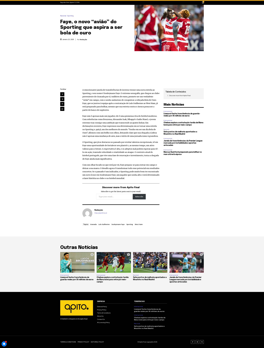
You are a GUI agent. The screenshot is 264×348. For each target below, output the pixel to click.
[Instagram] (197, 342)
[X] (62, 99)
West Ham (139, 224)
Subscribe (139, 197)
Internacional (168, 111)
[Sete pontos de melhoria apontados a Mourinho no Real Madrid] (150, 262)
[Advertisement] (132, 66)
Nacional (63, 16)
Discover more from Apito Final (179, 95)
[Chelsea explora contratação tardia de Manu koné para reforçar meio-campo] (114, 262)
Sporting (70, 16)
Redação (83, 39)
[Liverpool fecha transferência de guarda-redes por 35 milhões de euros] (77, 262)
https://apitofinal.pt (100, 213)
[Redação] (87, 213)
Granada (93, 224)
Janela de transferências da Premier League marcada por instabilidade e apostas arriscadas (183, 143)
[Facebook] (62, 94)
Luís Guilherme (104, 224)
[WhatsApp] (62, 109)
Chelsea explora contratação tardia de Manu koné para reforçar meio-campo (112, 279)
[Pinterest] (62, 104)
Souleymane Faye (118, 224)
